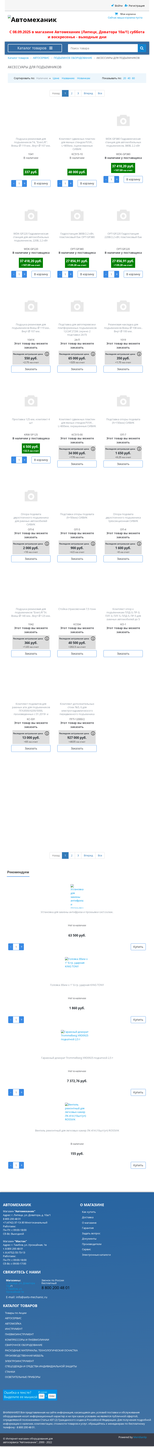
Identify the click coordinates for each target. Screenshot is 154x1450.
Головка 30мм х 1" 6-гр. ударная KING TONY (77, 985)
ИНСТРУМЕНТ (13, 1329)
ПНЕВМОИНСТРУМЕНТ (19, 1334)
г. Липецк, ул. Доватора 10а (20, 1284)
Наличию (42, 78)
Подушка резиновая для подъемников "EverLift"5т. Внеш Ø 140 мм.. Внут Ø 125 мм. (31, 612)
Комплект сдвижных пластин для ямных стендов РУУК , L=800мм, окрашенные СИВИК (77, 422)
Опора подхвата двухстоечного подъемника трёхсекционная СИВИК (123, 517)
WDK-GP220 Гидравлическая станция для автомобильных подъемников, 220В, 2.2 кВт (31, 237)
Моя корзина (128, 14)
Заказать (31, 369)
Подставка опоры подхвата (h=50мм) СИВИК (77, 515)
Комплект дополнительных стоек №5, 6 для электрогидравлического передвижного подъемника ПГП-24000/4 (77, 710)
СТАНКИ (10, 1371)
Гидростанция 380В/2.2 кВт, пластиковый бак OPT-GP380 (77, 235)
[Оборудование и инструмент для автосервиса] (35, 18)
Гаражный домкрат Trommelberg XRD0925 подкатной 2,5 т (77, 1058)
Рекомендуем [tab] (18, 872)
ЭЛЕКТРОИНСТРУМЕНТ (19, 1361)
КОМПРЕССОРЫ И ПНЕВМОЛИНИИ (27, 1339)
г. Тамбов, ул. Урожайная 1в (15, 1290)
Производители (91, 1244)
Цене (56, 78)
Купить (138, 947)
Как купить (89, 1212)
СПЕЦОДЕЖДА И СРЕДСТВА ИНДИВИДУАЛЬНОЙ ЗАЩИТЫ (41, 1366)
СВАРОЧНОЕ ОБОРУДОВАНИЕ (23, 1345)
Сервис (86, 1249)
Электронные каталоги (96, 1254)
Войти (119, 5)
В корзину (41, 183)
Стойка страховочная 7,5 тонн (77, 609)
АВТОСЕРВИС (13, 1318)
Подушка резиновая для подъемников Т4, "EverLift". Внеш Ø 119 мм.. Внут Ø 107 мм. (31, 142)
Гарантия (88, 1228)
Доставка (87, 1217)
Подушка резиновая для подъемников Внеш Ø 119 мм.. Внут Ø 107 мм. (31, 328)
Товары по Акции (15, 1313)
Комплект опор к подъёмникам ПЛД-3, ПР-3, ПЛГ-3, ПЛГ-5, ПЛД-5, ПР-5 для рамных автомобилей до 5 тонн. (123, 615)
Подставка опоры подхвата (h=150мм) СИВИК (123, 420)
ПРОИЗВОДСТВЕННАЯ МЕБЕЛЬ (24, 1355)
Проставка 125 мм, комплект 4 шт (31, 420)
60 (133, 78)
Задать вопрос (91, 1233)
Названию (68, 78)
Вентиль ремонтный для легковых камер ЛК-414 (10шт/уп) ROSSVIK (77, 1130)
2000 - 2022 (45, 1442)
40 (129, 78)
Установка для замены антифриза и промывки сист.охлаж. (77, 912)
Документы (89, 1238)
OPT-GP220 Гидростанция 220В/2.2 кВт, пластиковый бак (123, 235)
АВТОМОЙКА (13, 1323)
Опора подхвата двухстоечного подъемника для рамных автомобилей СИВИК (31, 519)
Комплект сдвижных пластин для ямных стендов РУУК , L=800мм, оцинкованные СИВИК (77, 144)
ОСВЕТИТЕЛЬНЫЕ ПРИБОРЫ (22, 1377)
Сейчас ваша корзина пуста (125, 17)
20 (124, 78)
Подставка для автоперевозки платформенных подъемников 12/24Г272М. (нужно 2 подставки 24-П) (77, 329)
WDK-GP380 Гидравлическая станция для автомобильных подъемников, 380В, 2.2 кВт (123, 142)
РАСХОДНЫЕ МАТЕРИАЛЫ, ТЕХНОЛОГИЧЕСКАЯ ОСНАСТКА (41, 1350)
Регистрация (137, 5)
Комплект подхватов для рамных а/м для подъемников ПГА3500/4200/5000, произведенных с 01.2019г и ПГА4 (31, 710)
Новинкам (83, 78)
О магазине (89, 1222)
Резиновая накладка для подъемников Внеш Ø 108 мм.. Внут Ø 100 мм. (123, 328)
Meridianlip (140, 1437)
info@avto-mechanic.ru (31, 1297)
